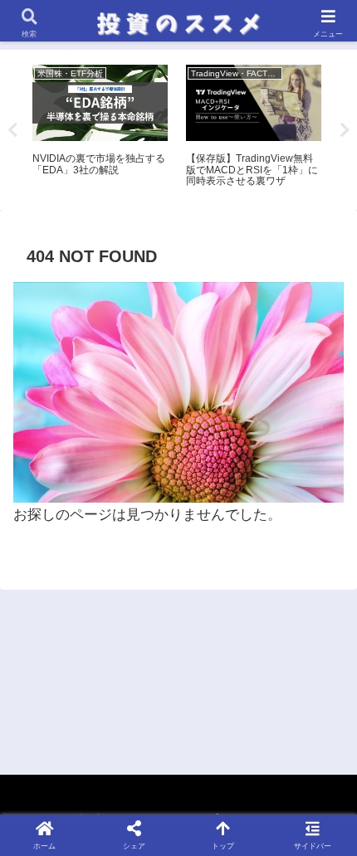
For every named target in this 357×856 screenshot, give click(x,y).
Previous (12, 130)
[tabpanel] (100, 127)
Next (344, 130)
